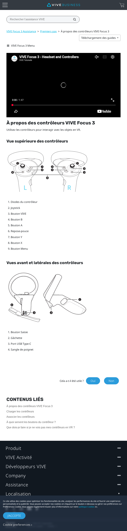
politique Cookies (87, 506)
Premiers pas (48, 31)
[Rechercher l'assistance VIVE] (72, 19)
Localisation (18, 494)
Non (111, 381)
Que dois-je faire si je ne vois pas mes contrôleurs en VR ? (40, 427)
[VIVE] (63, 4)
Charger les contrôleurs (20, 411)
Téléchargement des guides (98, 38)
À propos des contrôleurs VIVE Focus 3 (29, 406)
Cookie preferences (16, 525)
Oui (93, 381)
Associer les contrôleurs (20, 416)
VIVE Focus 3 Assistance (21, 31)
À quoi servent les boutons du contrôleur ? (31, 422)
